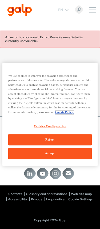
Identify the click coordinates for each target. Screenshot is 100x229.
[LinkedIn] (29, 173)
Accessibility (17, 199)
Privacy (36, 199)
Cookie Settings (80, 199)
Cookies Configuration (50, 126)
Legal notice (55, 199)
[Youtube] (42, 173)
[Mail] (68, 173)
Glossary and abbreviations (46, 194)
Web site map (81, 194)
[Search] (79, 9)
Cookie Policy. (64, 112)
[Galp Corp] (20, 10)
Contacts (15, 194)
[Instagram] (55, 173)
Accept (50, 153)
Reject (49, 139)
